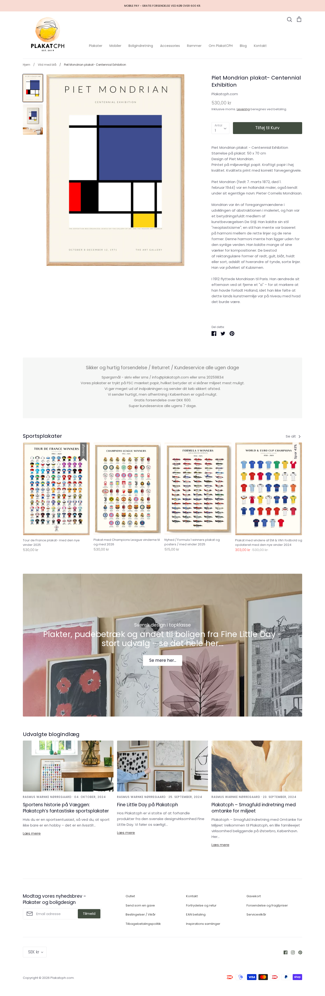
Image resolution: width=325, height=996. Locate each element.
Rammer (194, 45)
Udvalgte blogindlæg (51, 734)
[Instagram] (291, 952)
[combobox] (220, 128)
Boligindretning (140, 45)
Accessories (170, 45)
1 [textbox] (215, 130)
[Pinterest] (298, 952)
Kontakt (260, 45)
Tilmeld (89, 913)
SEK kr (33, 952)
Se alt (291, 436)
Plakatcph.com (225, 93)
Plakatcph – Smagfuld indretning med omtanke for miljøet (254, 808)
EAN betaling (196, 914)
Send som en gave (140, 905)
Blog (243, 45)
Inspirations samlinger (203, 923)
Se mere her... (162, 660)
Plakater (95, 45)
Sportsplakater (42, 436)
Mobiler (115, 45)
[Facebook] (283, 952)
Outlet (130, 896)
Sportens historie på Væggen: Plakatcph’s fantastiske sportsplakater (66, 808)
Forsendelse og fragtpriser (267, 905)
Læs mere (32, 833)
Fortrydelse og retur (201, 905)
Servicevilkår (256, 914)
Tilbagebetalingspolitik (143, 923)
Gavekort (253, 896)
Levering (243, 109)
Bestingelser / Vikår (141, 914)
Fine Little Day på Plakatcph (147, 805)
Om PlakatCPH (221, 45)
